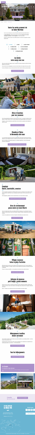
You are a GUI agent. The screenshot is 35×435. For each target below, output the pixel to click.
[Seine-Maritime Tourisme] (5, 6)
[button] (33, 7)
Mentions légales (13, 433)
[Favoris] (31, 7)
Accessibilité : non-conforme (25, 433)
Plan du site (18, 433)
